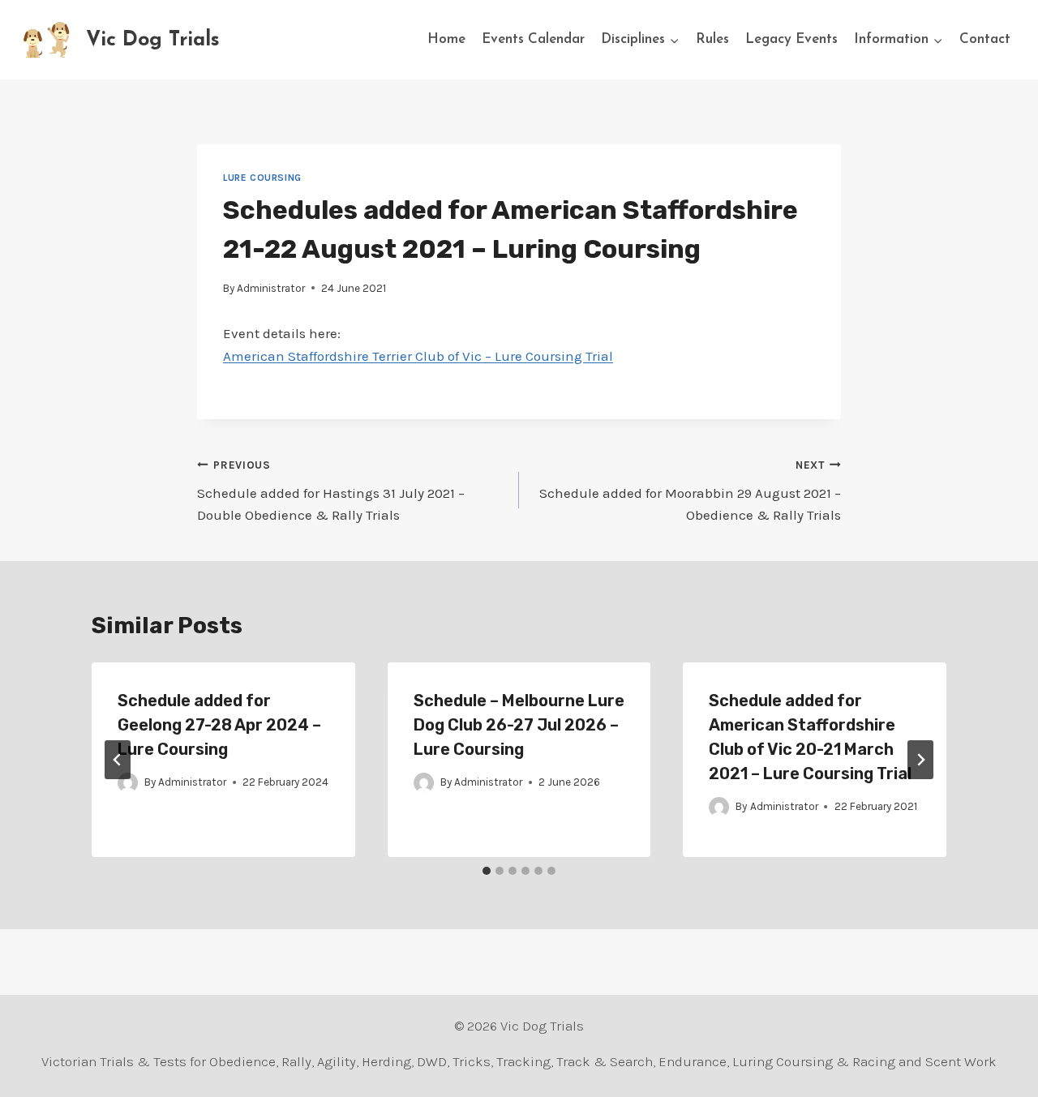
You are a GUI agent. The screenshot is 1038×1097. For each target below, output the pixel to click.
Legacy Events (791, 39)
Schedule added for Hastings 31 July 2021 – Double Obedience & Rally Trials (331, 491)
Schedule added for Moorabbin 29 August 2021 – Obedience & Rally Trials (690, 491)
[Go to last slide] (118, 759)
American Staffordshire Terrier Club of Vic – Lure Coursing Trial (418, 356)
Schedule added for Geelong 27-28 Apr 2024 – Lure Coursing (219, 725)
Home (446, 39)
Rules (712, 39)
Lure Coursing (262, 177)
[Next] (920, 759)
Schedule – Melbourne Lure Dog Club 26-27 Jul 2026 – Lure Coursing (519, 725)
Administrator (271, 288)
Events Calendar (533, 39)
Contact (984, 39)
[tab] (487, 871)
